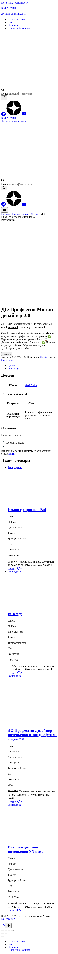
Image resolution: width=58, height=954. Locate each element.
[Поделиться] (9, 930)
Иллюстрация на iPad (27, 509)
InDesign (15, 614)
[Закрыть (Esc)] (12, 930)
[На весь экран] (6, 930)
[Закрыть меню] (2, 936)
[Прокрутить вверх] (3, 926)
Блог (10, 22)
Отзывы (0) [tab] (14, 368)
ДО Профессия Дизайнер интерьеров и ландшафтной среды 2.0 (32, 734)
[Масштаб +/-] (2, 930)
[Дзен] (14, 115)
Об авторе (13, 25)
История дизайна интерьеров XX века (25, 849)
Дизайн (44, 357)
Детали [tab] (12, 365)
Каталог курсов (16, 19)
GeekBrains (7, 360)
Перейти (7, 354)
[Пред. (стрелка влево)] (2, 933)
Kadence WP (8, 919)
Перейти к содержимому (15, 2)
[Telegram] (3, 115)
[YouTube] (24, 115)
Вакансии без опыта (19, 28)
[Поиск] (4, 97)
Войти (11, 453)
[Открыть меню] (4, 210)
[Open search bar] (2, 90)
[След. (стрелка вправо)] (6, 933)
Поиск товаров (9, 93)
